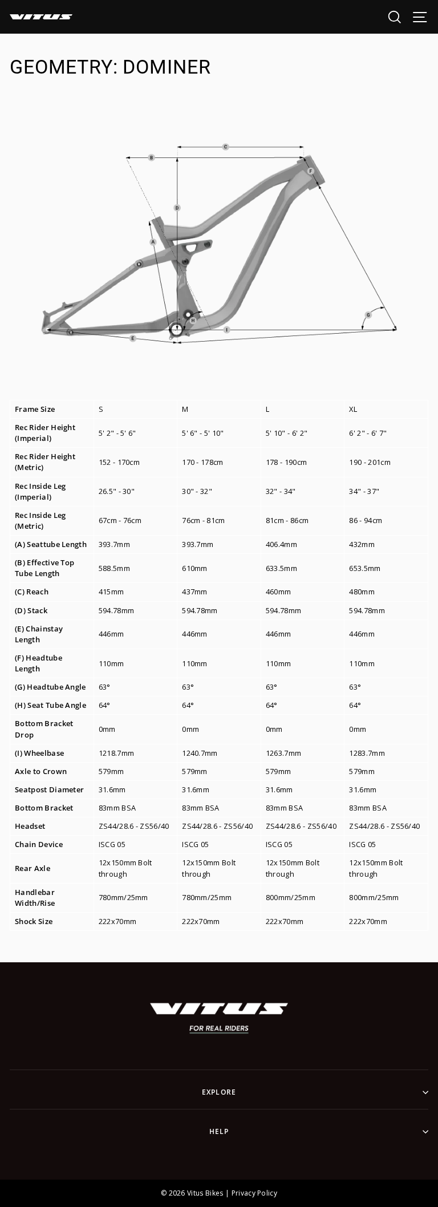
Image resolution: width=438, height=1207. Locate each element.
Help (219, 1131)
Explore (219, 1092)
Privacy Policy (254, 1193)
